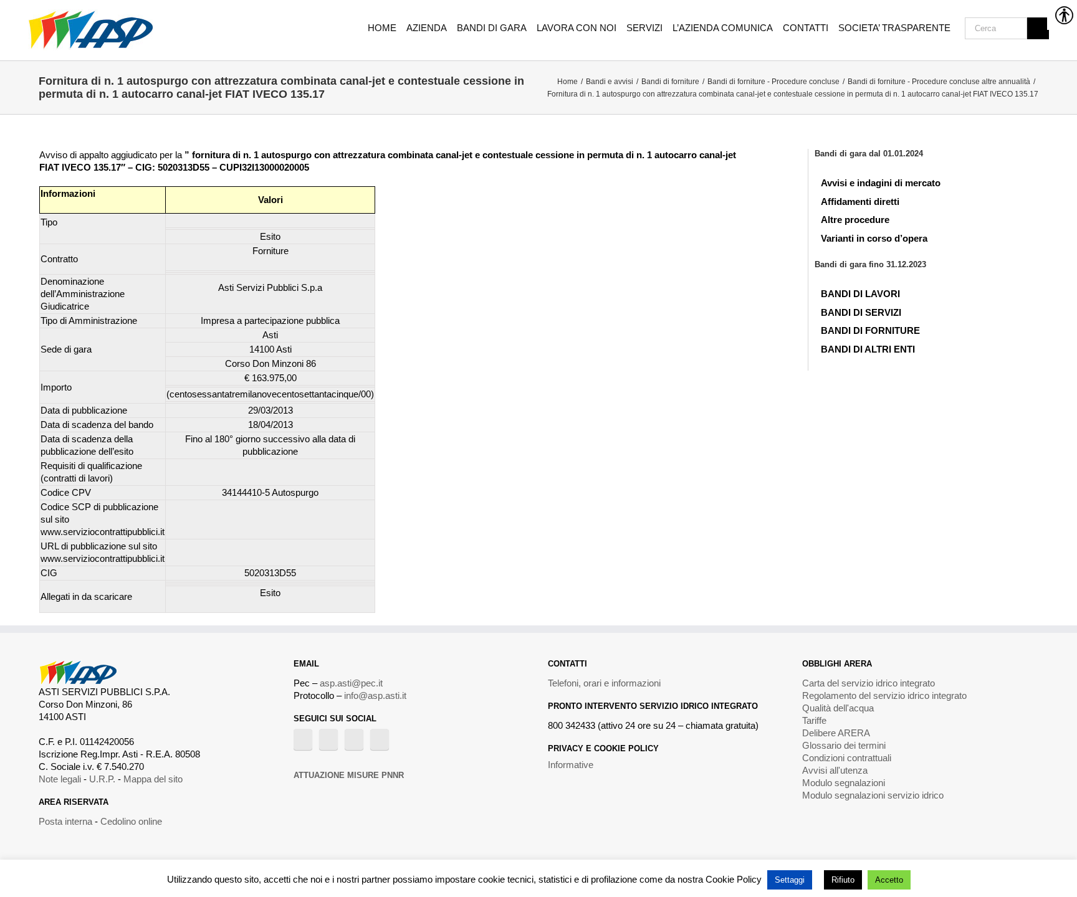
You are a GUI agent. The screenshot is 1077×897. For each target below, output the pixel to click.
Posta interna (65, 821)
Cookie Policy (734, 879)
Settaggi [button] (790, 880)
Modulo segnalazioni (843, 782)
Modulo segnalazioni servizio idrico (873, 795)
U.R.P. (102, 779)
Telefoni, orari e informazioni (604, 683)
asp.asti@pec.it (351, 683)
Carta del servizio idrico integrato (868, 683)
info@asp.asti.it (375, 695)
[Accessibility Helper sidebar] (1062, 15)
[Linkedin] (379, 739)
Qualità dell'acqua (838, 708)
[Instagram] (354, 739)
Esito (270, 592)
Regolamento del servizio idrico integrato (884, 695)
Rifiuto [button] (842, 880)
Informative (570, 764)
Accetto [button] (889, 880)
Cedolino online (131, 821)
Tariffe (814, 720)
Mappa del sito (153, 779)
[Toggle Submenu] (1030, 180)
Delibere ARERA (836, 733)
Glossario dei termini (844, 745)
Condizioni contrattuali (846, 757)
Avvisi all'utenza (835, 770)
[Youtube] (328, 739)
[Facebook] (303, 739)
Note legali (60, 779)
